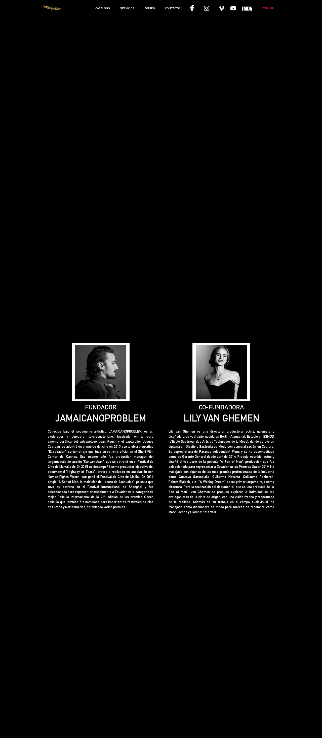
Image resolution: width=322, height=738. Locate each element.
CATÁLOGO (102, 8)
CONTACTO (172, 8)
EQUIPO (150, 8)
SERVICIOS (127, 8)
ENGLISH (268, 8)
